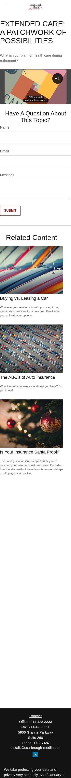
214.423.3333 (41, 722)
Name (4, 127)
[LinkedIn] (35, 754)
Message (7, 175)
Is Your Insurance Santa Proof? (29, 452)
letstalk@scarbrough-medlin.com (35, 748)
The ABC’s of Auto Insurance (27, 377)
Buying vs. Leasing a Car (24, 298)
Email (4, 151)
